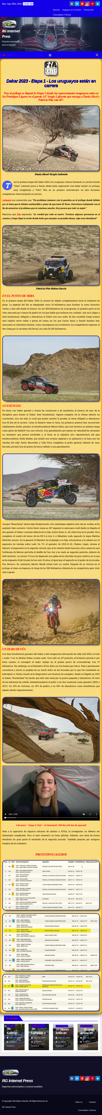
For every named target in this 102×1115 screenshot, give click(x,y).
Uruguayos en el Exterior (71, 10)
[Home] (4, 55)
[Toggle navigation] (50, 55)
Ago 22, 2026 (89, 1038)
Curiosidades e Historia (62, 15)
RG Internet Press (17, 1080)
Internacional (89, 10)
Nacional (56, 10)
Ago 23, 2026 (40, 1038)
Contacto (92, 1102)
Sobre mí (78, 1102)
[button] (97, 55)
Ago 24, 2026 (15, 1038)
